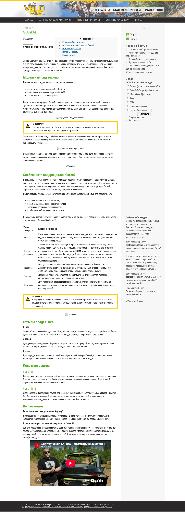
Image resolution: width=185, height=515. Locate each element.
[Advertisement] (144, 169)
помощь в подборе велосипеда (143, 49)
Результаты (134, 120)
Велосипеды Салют (135, 288)
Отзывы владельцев (71, 48)
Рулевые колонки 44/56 (140, 62)
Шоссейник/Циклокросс (141, 94)
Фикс (132, 98)
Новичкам (28, 20)
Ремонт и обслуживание (88, 20)
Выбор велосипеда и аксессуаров (55, 20)
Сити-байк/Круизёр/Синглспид (144, 90)
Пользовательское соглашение (55, 506)
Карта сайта (36, 506)
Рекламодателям (104, 506)
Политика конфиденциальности (83, 506)
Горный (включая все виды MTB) (145, 86)
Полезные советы (70, 52)
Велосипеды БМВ (134, 273)
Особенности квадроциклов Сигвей (78, 45)
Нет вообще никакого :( (141, 110)
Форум (133, 34)
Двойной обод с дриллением (142, 59)
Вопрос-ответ (68, 55)
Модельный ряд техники (73, 42)
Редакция (26, 506)
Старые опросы (136, 117)
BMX (132, 102)
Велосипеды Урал (134, 241)
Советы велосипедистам (118, 20)
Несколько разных (138, 106)
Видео (133, 39)
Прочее (138, 20)
